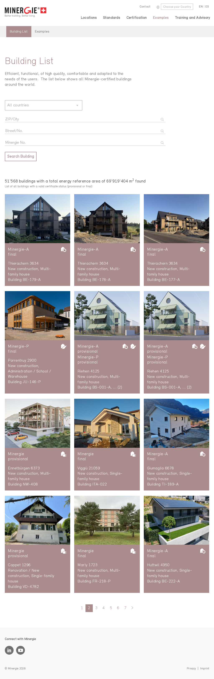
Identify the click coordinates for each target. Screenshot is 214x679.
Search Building (20, 157)
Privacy (191, 668)
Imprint (204, 668)
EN (201, 6)
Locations (89, 18)
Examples (161, 18)
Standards (111, 18)
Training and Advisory (192, 18)
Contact (145, 6)
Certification (136, 18)
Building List (19, 31)
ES (207, 6)
